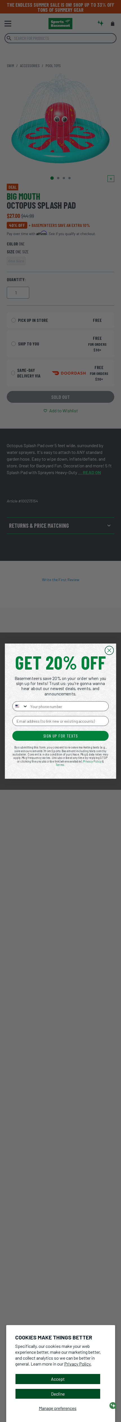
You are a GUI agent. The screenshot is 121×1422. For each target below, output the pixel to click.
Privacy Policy (92, 761)
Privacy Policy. (77, 1363)
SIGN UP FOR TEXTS (60, 735)
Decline (58, 1393)
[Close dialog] (109, 650)
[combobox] (20, 706)
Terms (60, 764)
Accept (58, 1379)
